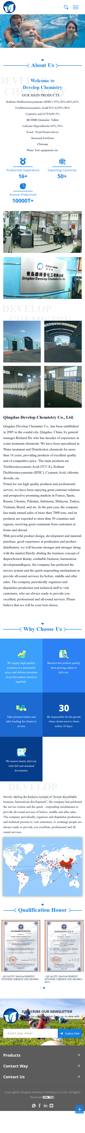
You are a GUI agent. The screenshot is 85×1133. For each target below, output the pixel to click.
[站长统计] (48, 1097)
